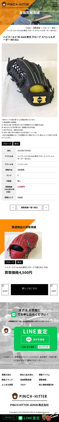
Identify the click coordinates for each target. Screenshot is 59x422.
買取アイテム (44, 374)
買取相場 (42, 379)
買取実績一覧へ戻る (29, 207)
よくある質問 (7, 384)
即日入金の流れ (26, 374)
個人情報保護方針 (46, 384)
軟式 (17, 143)
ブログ (23, 384)
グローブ (7, 143)
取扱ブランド (7, 379)
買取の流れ (6, 374)
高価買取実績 (25, 379)
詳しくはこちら (29, 288)
